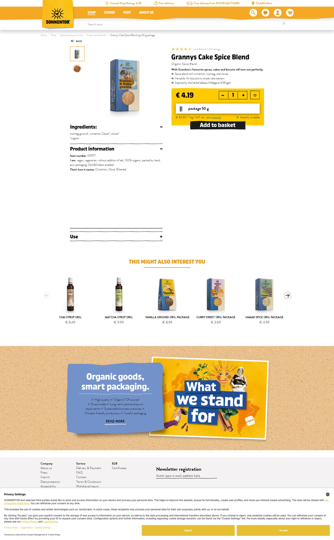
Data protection (50, 482)
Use (116, 236)
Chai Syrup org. (70, 317)
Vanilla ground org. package (167, 317)
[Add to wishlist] (255, 95)
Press (44, 473)
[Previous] (46, 295)
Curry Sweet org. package (215, 317)
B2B (114, 463)
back (79, 41)
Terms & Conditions (88, 482)
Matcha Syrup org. (119, 317)
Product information (116, 149)
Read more (115, 421)
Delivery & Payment (88, 468)
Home (44, 35)
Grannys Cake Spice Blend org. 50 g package (132, 35)
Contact (81, 477)
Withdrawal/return (87, 486)
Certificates (119, 468)
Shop (92, 12)
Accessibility (48, 486)
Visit (127, 12)
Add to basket (218, 125)
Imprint (45, 477)
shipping (216, 117)
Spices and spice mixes (71, 35)
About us (146, 12)
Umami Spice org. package (264, 317)
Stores (109, 12)
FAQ (79, 473)
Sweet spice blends (96, 35)
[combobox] (187, 23)
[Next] (287, 295)
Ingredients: (116, 127)
